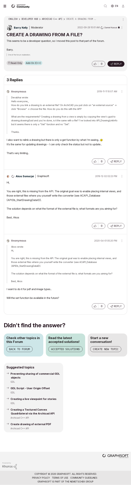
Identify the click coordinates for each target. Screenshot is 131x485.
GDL (13, 381)
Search (105, 6)
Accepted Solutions (65, 349)
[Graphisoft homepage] (115, 456)
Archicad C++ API (20, 417)
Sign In (124, 6)
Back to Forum (19, 349)
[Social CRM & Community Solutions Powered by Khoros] (9, 465)
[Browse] (6, 6)
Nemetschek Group (81, 481)
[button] (95, 64)
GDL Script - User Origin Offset (30, 388)
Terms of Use (60, 477)
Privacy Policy (41, 477)
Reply (118, 63)
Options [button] (123, 19)
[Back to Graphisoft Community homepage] (21, 5)
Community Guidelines (83, 477)
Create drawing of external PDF (31, 424)
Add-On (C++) (33, 63)
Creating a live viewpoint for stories (33, 399)
